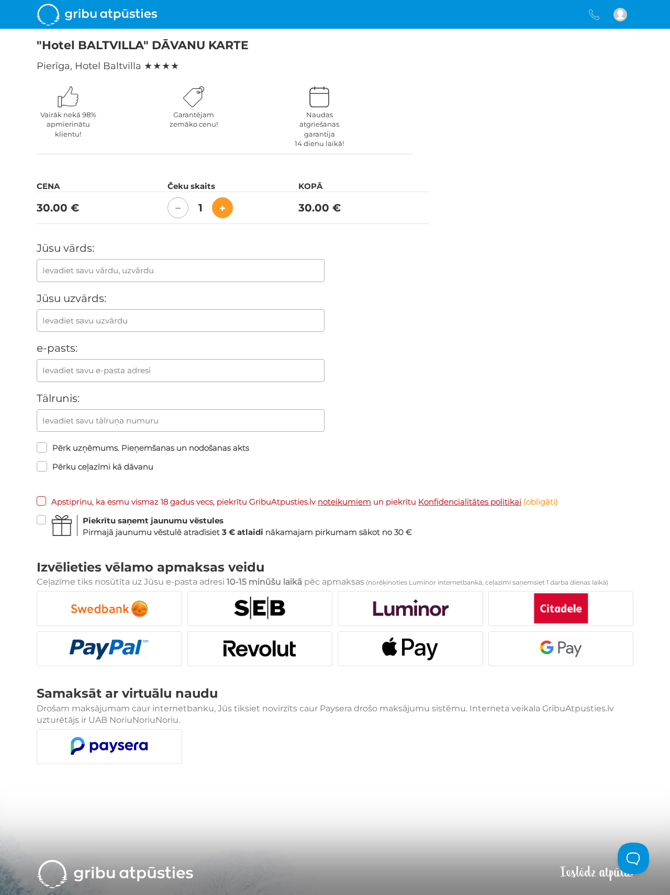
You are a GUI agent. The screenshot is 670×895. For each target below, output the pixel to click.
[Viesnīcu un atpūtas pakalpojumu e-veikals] (97, 14)
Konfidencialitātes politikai (469, 502)
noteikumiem (344, 502)
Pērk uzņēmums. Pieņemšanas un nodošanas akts (150, 448)
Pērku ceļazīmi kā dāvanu (102, 467)
